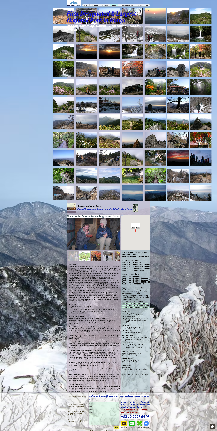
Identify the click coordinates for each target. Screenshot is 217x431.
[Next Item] (117, 232)
